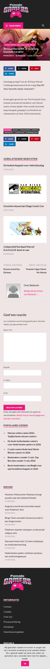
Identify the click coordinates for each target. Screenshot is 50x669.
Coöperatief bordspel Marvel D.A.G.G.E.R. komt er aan (18, 248)
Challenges (30, 45)
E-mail (7, 380)
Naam (6, 367)
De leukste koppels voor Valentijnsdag (23, 165)
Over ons (8, 616)
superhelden (32, 133)
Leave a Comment (35, 55)
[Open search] (43, 25)
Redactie (21, 55)
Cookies (7, 611)
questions (19, 133)
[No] (46, 656)
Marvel (35, 130)
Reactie (8, 330)
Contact (7, 606)
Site (5, 393)
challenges (25, 130)
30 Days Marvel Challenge (15, 45)
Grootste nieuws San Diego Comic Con (23, 206)
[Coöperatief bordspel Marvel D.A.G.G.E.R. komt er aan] (25, 230)
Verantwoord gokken (14, 631)
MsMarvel (8, 133)
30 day (15, 130)
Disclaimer (9, 626)
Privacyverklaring (12, 621)
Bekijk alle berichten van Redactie (33, 293)
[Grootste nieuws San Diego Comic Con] (25, 189)
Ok (25, 663)
